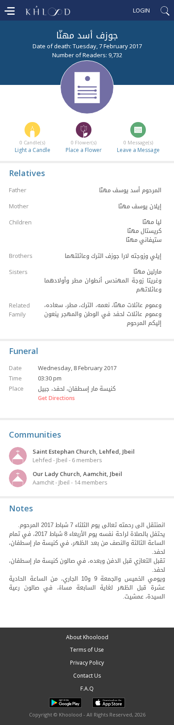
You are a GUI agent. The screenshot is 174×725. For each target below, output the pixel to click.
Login (141, 10)
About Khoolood (87, 637)
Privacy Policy (87, 662)
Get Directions (56, 398)
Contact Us (87, 675)
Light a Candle (32, 150)
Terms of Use (87, 649)
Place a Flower (84, 150)
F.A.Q (87, 688)
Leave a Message (138, 150)
